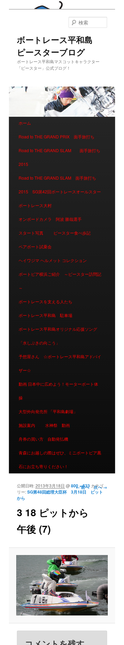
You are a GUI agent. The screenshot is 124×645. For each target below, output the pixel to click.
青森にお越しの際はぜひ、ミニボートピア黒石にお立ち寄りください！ (60, 459)
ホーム (25, 123)
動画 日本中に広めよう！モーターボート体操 (58, 390)
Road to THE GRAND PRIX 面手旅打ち (56, 136)
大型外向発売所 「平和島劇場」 (48, 411)
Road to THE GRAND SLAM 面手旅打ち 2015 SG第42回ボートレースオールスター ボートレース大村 (62, 191)
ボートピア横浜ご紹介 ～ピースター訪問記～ (60, 281)
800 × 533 (80, 486)
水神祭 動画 (57, 425)
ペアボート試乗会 (35, 246)
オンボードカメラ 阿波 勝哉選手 (52, 219)
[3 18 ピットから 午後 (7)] (61, 585)
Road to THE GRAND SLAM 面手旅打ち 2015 (61, 157)
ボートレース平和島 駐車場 (45, 315)
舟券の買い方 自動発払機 (43, 439)
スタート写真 (31, 233)
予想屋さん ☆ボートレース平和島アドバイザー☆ (60, 363)
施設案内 (27, 425)
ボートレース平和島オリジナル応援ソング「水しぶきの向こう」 (58, 336)
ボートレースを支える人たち (45, 301)
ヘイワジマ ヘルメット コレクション (53, 260)
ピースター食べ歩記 (72, 233)
